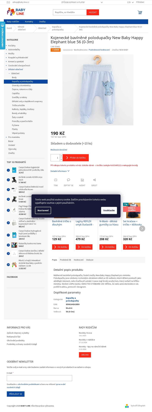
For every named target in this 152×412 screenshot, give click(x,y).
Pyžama (15, 125)
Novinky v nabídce (87, 339)
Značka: (120, 49)
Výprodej (12, 149)
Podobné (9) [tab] (65, 259)
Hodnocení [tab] (78, 259)
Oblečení (15, 73)
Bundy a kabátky (19, 113)
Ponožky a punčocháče (22, 121)
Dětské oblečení (15, 69)
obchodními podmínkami (28, 384)
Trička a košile (18, 105)
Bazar (10, 141)
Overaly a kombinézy (21, 85)
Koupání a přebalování (18, 57)
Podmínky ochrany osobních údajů (22, 344)
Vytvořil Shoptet (138, 405)
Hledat (93, 12)
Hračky (11, 53)
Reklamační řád (13, 336)
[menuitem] (13, 21)
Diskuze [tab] (89, 259)
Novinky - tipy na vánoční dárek (92, 346)
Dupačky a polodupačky (22, 81)
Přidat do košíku (78, 157)
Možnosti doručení (59, 150)
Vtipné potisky (18, 133)
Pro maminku (14, 137)
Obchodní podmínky (16, 340)
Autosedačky (14, 49)
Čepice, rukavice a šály (22, 89)
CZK (129, 2)
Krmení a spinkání (16, 61)
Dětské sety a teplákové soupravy (27, 101)
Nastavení (43, 210)
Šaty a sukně (17, 117)
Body (14, 77)
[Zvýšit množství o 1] (61, 156)
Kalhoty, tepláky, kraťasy (23, 109)
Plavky (15, 129)
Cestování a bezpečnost (19, 65)
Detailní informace (59, 171)
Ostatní (11, 145)
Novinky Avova (85, 333)
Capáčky (16, 93)
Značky (11, 153)
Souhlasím (109, 210)
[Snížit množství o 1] (61, 159)
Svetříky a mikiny (19, 97)
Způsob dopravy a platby (73, 2)
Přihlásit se (15, 394)
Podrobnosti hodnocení (99, 50)
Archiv (85, 354)
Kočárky (12, 45)
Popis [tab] (54, 259)
